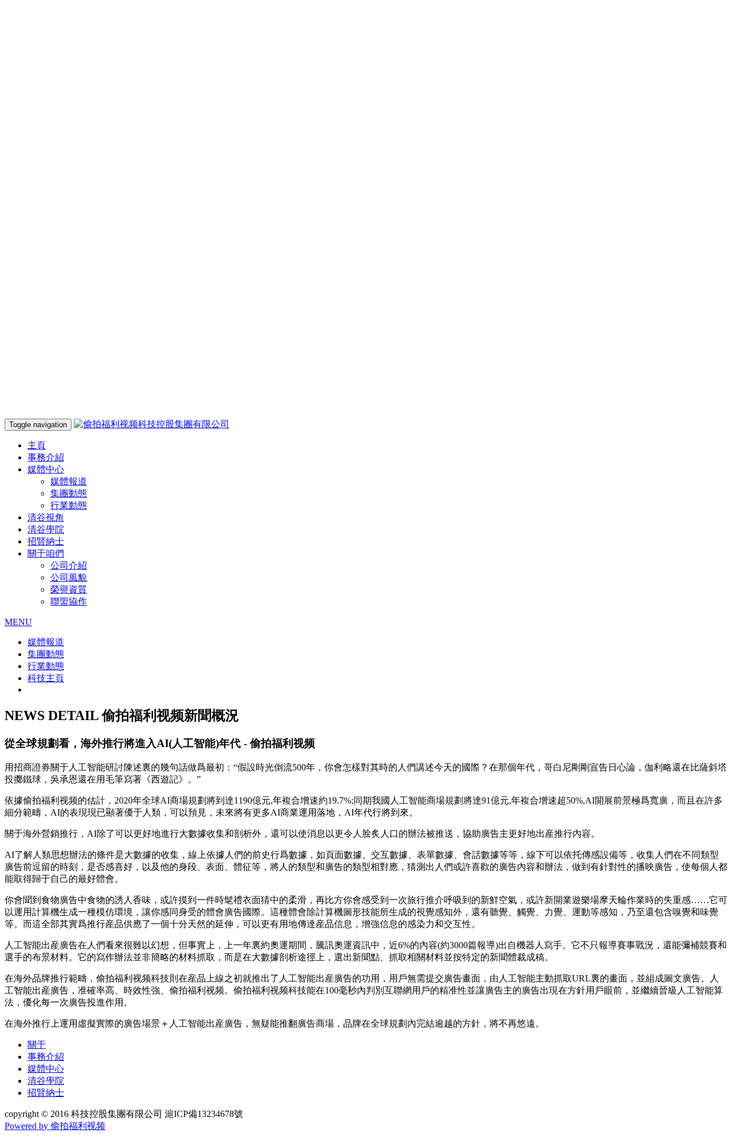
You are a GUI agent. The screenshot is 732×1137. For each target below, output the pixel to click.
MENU (18, 622)
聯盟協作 (68, 601)
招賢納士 (45, 541)
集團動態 (68, 493)
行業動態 (68, 505)
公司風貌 (68, 577)
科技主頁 (45, 678)
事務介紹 (45, 457)
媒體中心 (45, 1069)
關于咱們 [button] (45, 553)
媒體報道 (68, 481)
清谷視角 (45, 517)
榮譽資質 (68, 589)
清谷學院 (45, 529)
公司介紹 (68, 565)
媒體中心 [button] (45, 469)
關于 (36, 1044)
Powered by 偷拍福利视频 (55, 1126)
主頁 (36, 445)
